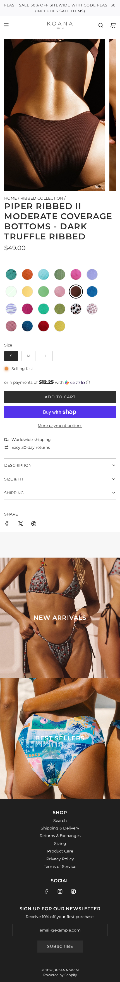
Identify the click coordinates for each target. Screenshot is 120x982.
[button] (60, 382)
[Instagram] (60, 891)
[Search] (101, 25)
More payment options (60, 425)
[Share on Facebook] (7, 524)
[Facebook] (46, 891)
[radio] (11, 274)
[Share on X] (20, 524)
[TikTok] (73, 891)
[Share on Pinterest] (34, 524)
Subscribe (60, 946)
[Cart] (113, 25)
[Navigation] (6, 25)
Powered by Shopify (60, 975)
